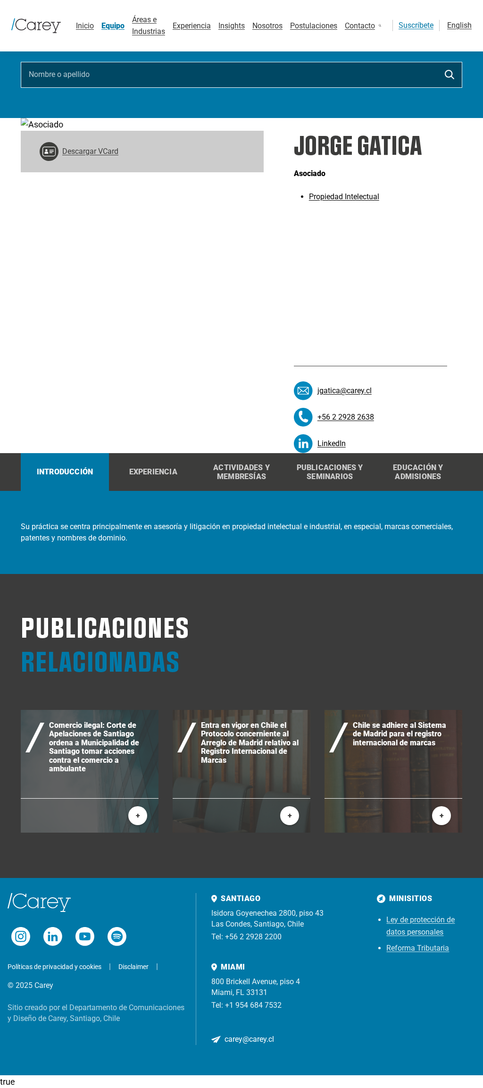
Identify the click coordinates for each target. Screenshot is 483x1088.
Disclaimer (133, 966)
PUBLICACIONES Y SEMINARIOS (330, 472)
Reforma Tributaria (417, 948)
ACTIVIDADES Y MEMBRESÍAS (241, 472)
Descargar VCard (90, 151)
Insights (231, 25)
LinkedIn (331, 443)
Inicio (85, 25)
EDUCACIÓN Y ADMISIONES (418, 472)
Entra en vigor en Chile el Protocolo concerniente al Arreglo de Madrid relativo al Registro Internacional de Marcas (250, 743)
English (459, 25)
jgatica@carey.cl (344, 390)
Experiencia (192, 25)
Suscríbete (416, 25)
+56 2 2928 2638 (345, 417)
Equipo (113, 25)
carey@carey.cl (249, 1039)
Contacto (360, 25)
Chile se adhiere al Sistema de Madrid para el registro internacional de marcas (399, 734)
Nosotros (267, 25)
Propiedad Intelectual (344, 196)
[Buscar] (380, 25)
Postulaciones (313, 25)
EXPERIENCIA (153, 471)
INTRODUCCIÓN (65, 471)
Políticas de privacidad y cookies (54, 966)
